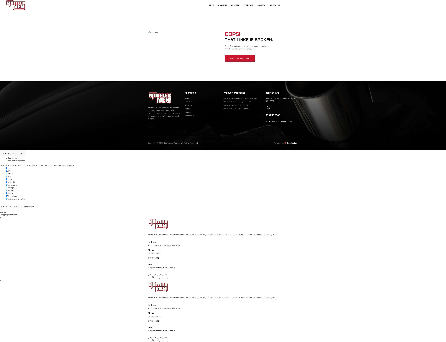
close (14, 214)
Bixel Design (292, 143)
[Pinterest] (166, 276)
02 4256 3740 (154, 253)
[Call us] (268, 108)
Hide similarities (14, 158)
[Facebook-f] (150, 125)
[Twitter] (155, 276)
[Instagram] (155, 125)
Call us (268, 112)
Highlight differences (16, 160)
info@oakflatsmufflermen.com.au (279, 121)
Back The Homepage (239, 58)
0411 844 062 (153, 258)
